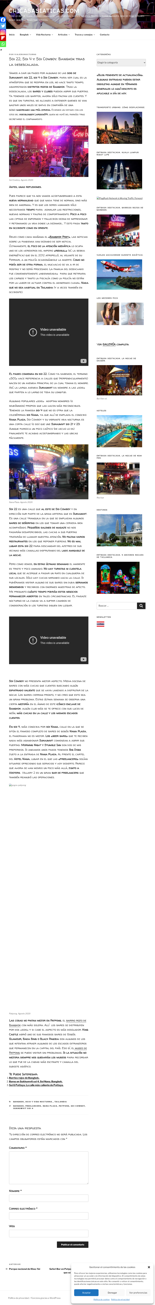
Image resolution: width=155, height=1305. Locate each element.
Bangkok (24, 34)
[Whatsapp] (3, 44)
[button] (148, 1267)
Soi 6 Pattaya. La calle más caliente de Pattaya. (36, 1085)
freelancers (33, 1106)
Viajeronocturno (25, 54)
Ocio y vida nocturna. (39, 1102)
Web (12, 1226)
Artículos (62, 34)
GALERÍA (109, 344)
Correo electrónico (23, 1208)
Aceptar (86, 1292)
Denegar (112, 1292)
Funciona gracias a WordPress (46, 1298)
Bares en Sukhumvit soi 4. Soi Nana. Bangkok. (36, 1081)
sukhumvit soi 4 (23, 1108)
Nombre (15, 1191)
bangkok (18, 1106)
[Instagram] (3, 32)
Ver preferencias (138, 1292)
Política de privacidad (120, 1299)
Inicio (12, 34)
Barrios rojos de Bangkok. (24, 1077)
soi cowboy (78, 1106)
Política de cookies (102, 1299)
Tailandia (60, 1102)
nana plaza (50, 1106)
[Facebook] (3, 20)
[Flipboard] (3, 38)
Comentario (18, 1148)
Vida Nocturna (43, 34)
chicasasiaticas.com (44, 10)
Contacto (104, 34)
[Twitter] (3, 26)
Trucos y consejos (83, 34)
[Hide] (1, 50)
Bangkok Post (59, 237)
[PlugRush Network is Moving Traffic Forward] (119, 198)
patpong (64, 1106)
